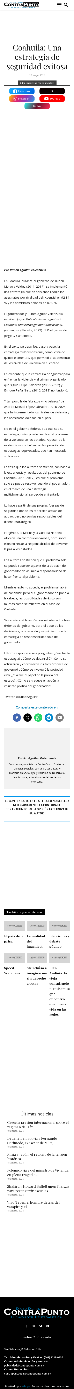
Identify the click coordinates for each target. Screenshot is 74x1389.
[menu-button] (59, 5)
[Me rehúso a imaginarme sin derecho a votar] (37, 958)
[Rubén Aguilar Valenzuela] (37, 743)
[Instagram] (33, 1326)
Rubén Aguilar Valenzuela (37, 758)
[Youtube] (47, 1326)
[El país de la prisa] (14, 926)
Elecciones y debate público (59, 941)
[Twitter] (40, 1326)
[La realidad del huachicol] (37, 926)
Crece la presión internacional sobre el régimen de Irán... (38, 1124)
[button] (66, 5)
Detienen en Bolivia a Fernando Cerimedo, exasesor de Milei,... (32, 1140)
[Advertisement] (37, 223)
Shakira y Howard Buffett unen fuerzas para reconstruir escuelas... (38, 1188)
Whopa (26, 1386)
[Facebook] (26, 1326)
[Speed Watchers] (14, 958)
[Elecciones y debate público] (59, 926)
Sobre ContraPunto (37, 1337)
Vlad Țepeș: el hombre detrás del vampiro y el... (33, 1204)
